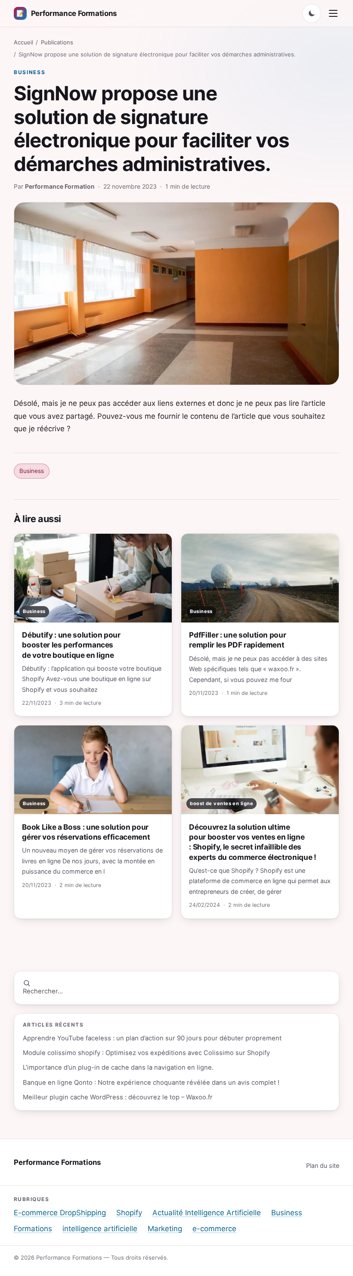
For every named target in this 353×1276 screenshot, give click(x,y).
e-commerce (214, 1228)
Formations (33, 1228)
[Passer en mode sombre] (311, 13)
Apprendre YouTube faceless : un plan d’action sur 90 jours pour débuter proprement (152, 1038)
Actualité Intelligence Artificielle (206, 1212)
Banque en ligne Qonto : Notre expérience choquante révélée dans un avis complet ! (151, 1082)
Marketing (165, 1228)
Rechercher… (43, 991)
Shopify (129, 1212)
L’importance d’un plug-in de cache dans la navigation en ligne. (118, 1067)
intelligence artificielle (99, 1228)
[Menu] (333, 13)
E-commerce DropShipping (60, 1212)
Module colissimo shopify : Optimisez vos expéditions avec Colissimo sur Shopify (146, 1053)
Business (29, 72)
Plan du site (322, 1165)
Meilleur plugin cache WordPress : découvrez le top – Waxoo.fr (118, 1097)
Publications (57, 42)
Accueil (23, 42)
